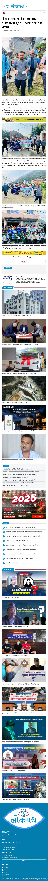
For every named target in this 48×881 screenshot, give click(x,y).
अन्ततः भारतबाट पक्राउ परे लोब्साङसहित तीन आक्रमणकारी (14, 655)
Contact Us (12, 878)
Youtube (6, 870)
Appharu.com (38, 879)
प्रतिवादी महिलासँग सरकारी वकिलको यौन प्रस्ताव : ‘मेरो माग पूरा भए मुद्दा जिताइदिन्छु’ (20, 742)
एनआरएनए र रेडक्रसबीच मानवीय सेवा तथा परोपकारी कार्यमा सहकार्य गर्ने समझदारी (20, 345)
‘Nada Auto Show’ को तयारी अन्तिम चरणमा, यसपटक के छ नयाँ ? (20, 554)
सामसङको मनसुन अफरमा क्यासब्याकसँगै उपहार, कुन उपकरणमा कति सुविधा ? (19, 431)
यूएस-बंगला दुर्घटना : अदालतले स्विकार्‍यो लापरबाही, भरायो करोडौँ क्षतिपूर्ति (18, 713)
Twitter (5, 872)
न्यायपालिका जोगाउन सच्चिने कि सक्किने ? (11, 598)
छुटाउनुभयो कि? (8, 569)
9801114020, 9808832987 (9, 855)
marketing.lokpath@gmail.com (10, 857)
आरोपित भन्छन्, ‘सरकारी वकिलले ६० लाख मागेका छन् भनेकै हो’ (15, 799)
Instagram (6, 874)
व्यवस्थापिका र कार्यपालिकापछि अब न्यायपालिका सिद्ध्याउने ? (15, 626)
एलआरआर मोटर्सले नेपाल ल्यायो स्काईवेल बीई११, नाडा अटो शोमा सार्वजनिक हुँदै (19, 373)
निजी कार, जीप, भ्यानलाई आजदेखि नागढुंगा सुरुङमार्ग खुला (14, 402)
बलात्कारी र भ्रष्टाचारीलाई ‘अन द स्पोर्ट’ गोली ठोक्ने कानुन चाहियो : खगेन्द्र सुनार (23, 563)
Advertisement (8, 878)
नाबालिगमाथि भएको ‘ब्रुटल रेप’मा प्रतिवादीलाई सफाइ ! (13, 771)
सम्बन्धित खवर (7, 288)
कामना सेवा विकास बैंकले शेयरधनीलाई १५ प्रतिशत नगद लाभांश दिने (16, 316)
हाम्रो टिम (23, 860)
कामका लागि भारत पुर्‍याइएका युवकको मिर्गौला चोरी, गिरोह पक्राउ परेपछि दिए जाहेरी (20, 684)
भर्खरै (6, 466)
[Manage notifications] (45, 878)
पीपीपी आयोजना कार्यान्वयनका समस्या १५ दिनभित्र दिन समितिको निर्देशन (17, 460)
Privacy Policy (16, 878)
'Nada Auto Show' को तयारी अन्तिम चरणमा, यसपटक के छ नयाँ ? (17, 486)
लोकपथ (5, 31)
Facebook (6, 867)
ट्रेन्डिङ (5, 523)
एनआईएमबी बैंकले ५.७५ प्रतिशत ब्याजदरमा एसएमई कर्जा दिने (19, 559)
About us (3, 878)
